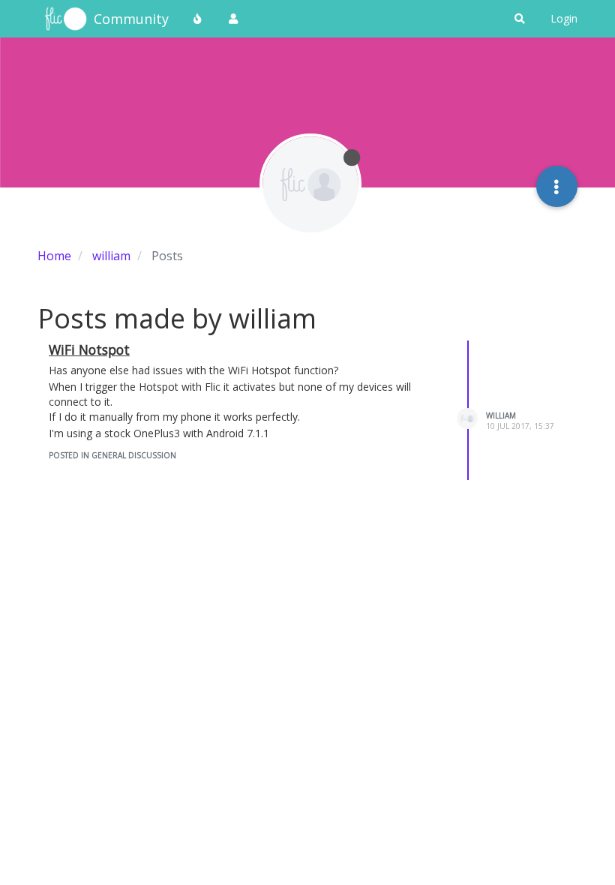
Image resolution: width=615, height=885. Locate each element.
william (501, 415)
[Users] (233, 19)
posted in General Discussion (112, 455)
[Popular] (198, 19)
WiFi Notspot (89, 349)
